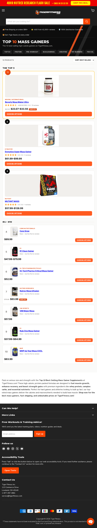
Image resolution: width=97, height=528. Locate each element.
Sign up (39, 433)
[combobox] (44, 21)
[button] (90, 521)
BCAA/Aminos (49, 52)
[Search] (86, 21)
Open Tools (10, 470)
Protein (18, 52)
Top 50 (7, 52)
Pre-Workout (32, 52)
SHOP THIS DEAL (80, 3)
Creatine (63, 52)
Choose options (14, 114)
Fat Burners (77, 52)
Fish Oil (90, 52)
